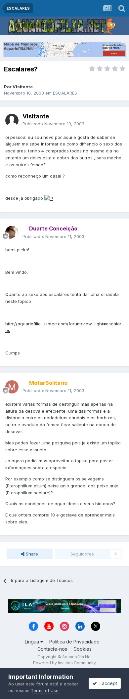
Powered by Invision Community (64, 662)
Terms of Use (45, 690)
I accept (107, 683)
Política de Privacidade (74, 641)
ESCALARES (65, 93)
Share (31, 553)
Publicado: (53, 236)
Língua (32, 641)
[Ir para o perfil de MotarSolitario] (12, 386)
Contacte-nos (52, 649)
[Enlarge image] (48, 198)
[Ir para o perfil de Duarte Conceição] (12, 232)
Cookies (82, 649)
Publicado (53, 123)
